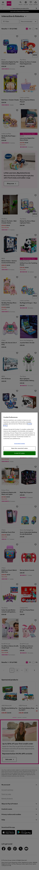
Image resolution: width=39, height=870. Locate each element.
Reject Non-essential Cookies (19, 448)
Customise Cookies (19, 443)
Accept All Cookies (19, 453)
